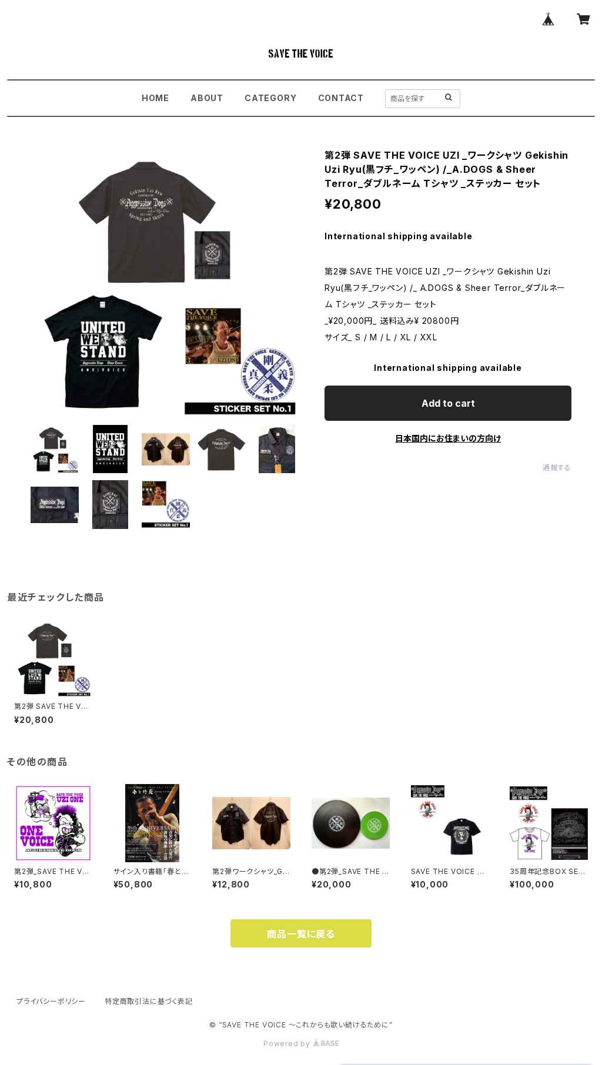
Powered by (288, 1043)
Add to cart (448, 403)
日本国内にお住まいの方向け (448, 438)
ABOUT (206, 98)
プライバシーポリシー (51, 1001)
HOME (155, 98)
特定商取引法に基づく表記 (149, 1001)
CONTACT (341, 98)
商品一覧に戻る (301, 934)
